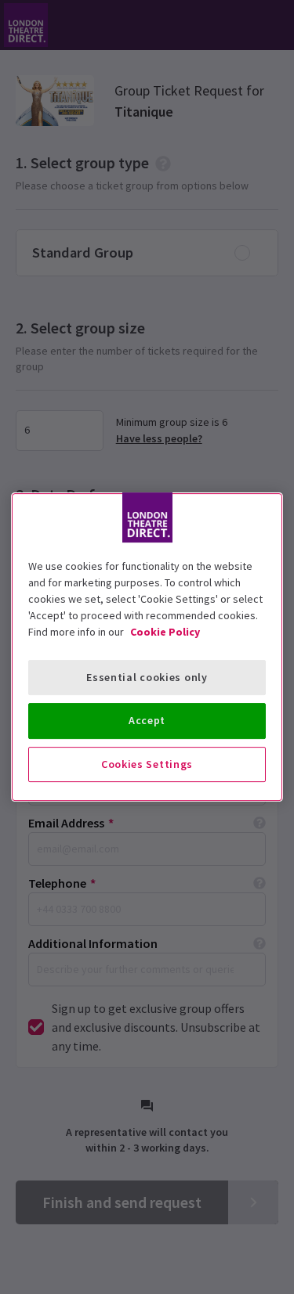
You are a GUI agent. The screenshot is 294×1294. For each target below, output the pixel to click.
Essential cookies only (146, 677)
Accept (147, 720)
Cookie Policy (165, 632)
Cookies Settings (147, 764)
